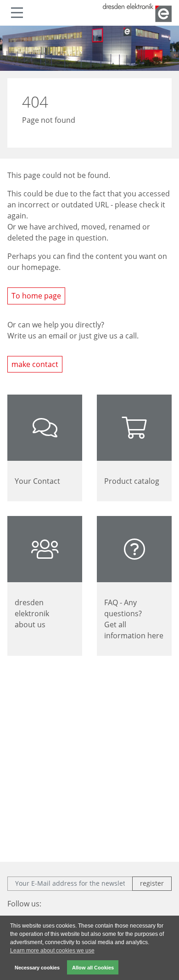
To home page (36, 296)
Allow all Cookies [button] (93, 967)
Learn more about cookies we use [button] (52, 950)
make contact (34, 364)
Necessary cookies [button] (37, 967)
